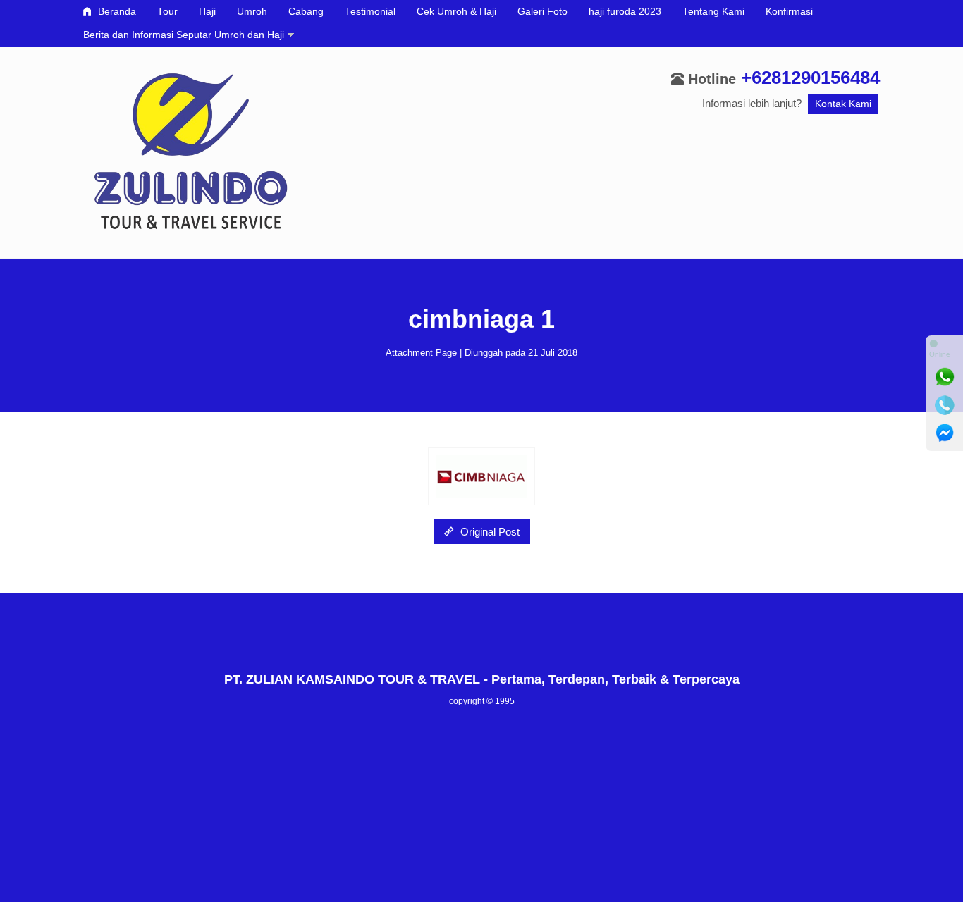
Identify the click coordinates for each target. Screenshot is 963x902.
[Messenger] (944, 433)
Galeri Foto (542, 11)
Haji (207, 11)
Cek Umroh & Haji (456, 11)
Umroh (252, 11)
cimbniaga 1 (481, 318)
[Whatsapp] (944, 377)
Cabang (306, 11)
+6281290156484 (810, 77)
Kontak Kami (843, 104)
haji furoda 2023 (625, 11)
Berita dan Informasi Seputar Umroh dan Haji (183, 35)
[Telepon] (944, 405)
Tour (167, 11)
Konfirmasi (789, 11)
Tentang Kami (713, 11)
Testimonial (370, 11)
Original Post (489, 532)
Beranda (115, 11)
